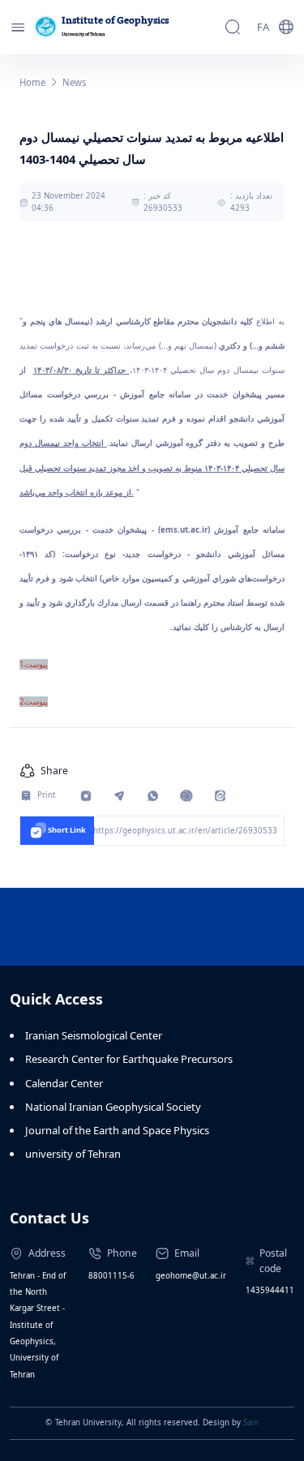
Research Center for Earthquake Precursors (129, 1059)
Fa (263, 26)
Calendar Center (64, 1083)
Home (32, 82)
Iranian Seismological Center (93, 1035)
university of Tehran (73, 1153)
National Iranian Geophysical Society (113, 1106)
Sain (251, 1422)
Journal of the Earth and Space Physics (117, 1130)
